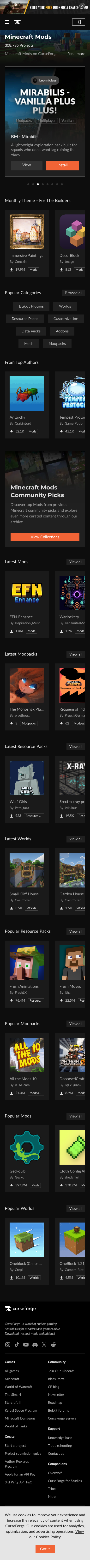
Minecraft (12, 1379)
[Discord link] (35, 1344)
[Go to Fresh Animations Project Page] (27, 974)
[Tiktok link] (17, 1344)
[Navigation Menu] (7, 22)
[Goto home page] (17, 22)
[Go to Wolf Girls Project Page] (27, 789)
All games (12, 1371)
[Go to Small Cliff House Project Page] (27, 881)
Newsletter (56, 1395)
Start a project (15, 1446)
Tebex (52, 1489)
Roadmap (55, 1402)
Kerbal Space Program (21, 1410)
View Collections (45, 537)
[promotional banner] (45, 7)
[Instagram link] (8, 1344)
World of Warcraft (18, 1387)
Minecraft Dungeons (20, 1418)
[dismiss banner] (82, 6)
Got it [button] (45, 1549)
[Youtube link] (26, 1344)
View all (75, 562)
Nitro (52, 1496)
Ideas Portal (56, 1379)
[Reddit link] (53, 1344)
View (26, 165)
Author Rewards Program (17, 1464)
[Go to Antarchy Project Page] (27, 404)
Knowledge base (60, 1438)
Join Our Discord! (61, 1371)
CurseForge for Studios (65, 1481)
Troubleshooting (60, 1446)
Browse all (73, 293)
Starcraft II (13, 1402)
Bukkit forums (58, 1410)
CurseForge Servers (62, 1418)
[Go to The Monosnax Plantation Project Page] (27, 696)
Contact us (56, 1453)
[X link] (44, 1344)
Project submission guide (23, 1453)
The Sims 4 (13, 1395)
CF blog (53, 1387)
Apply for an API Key (20, 1474)
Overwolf (55, 1473)
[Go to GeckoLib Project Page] (27, 1158)
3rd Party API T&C (18, 1482)
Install (63, 165)
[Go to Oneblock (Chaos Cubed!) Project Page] (27, 1251)
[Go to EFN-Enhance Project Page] (27, 604)
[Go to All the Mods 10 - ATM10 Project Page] (27, 1066)
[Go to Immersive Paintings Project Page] (27, 243)
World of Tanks (16, 1426)
